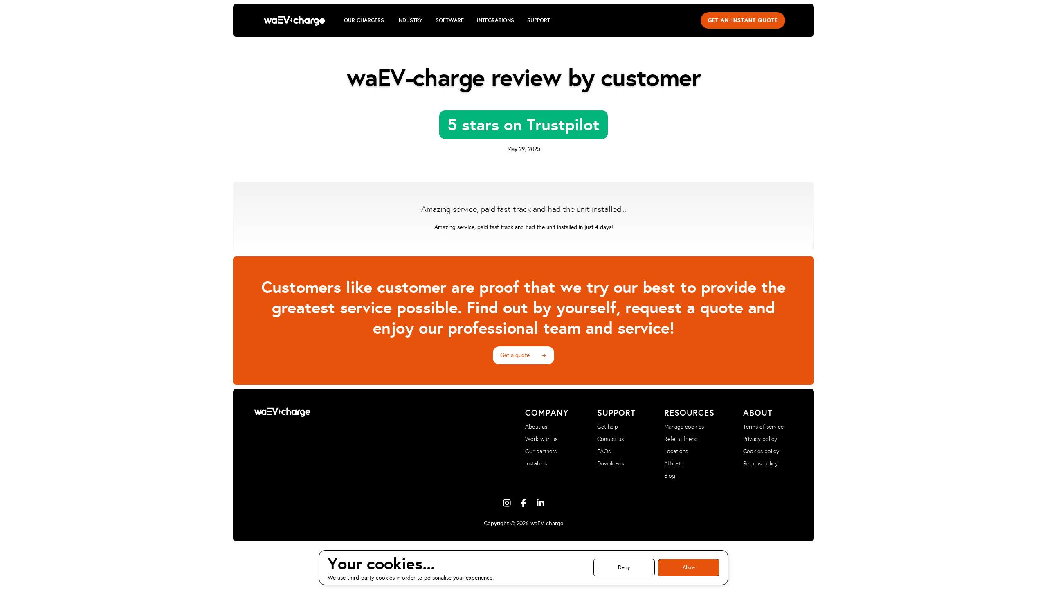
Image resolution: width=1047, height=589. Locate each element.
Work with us (541, 439)
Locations (676, 451)
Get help (607, 426)
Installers (536, 463)
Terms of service (763, 426)
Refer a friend (681, 439)
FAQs (604, 451)
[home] (294, 20)
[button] (364, 20)
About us (536, 426)
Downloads (610, 463)
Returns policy (760, 463)
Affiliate (673, 463)
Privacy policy (760, 439)
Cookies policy (761, 451)
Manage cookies (684, 426)
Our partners (541, 451)
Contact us (610, 439)
